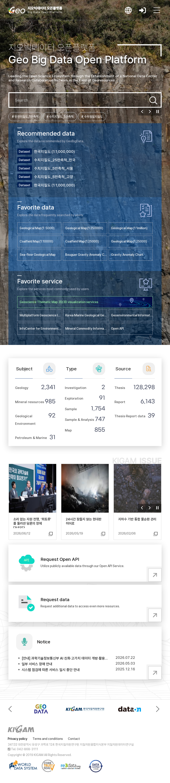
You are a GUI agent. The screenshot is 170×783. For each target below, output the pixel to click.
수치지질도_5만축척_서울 (53, 168)
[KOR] (128, 10)
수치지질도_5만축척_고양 (53, 177)
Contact (74, 739)
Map (68, 430)
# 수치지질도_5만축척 (59, 116)
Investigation (75, 388)
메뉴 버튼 (157, 10)
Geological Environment (25, 420)
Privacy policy (17, 739)
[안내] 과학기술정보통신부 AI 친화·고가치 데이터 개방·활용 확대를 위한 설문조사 (65, 658)
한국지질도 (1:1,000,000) (54, 151)
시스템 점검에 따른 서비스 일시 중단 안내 (51, 670)
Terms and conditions (48, 739)
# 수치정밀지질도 (92, 116)
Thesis (119, 388)
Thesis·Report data (129, 416)
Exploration (74, 398)
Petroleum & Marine (31, 438)
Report (119, 402)
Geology (21, 388)
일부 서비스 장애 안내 (37, 664)
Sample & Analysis (79, 419)
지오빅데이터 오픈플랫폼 (35, 10)
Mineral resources (29, 402)
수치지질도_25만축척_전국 (54, 160)
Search (153, 100)
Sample (71, 409)
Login (142, 10)
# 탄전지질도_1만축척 (25, 116)
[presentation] (11, 709)
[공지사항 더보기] (154, 671)
